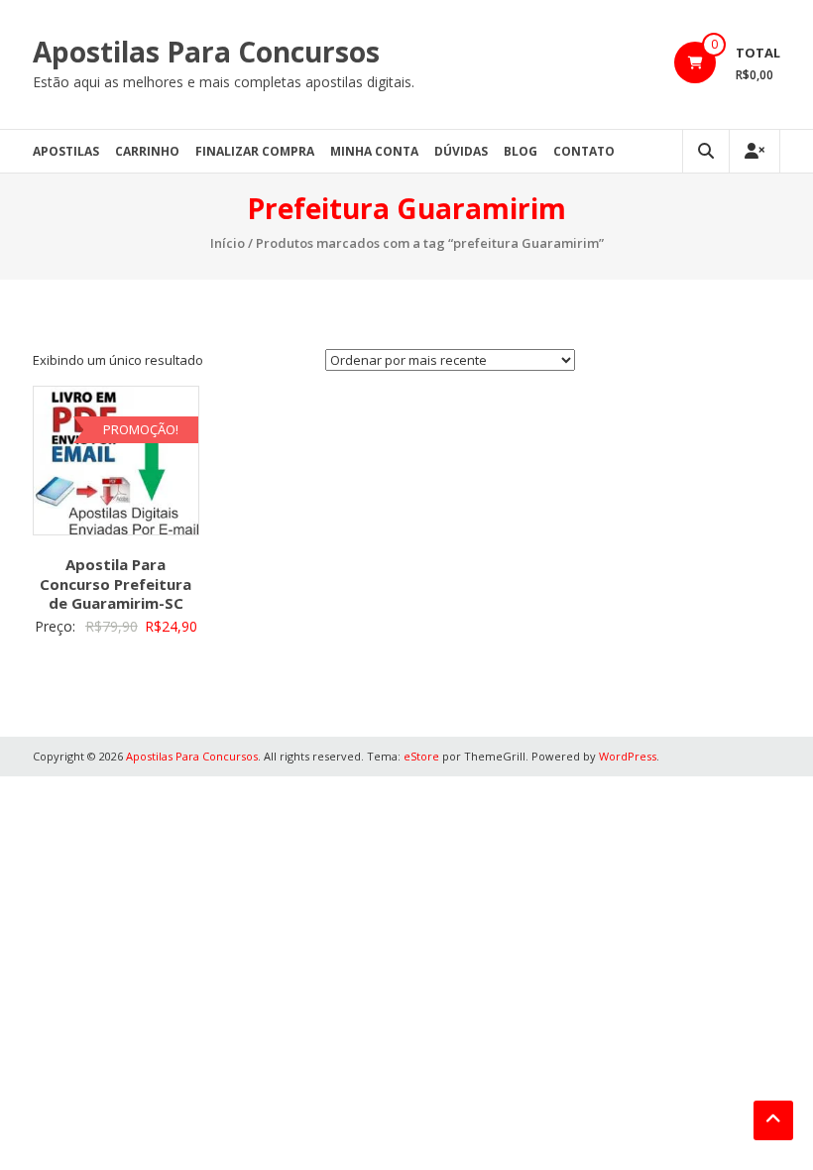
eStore (421, 756)
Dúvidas (461, 151)
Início (227, 243)
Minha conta (374, 151)
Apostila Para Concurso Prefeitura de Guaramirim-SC (115, 583)
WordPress (627, 756)
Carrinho (147, 151)
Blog (520, 151)
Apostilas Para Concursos (206, 51)
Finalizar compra (254, 151)
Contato (584, 151)
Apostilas (66, 151)
